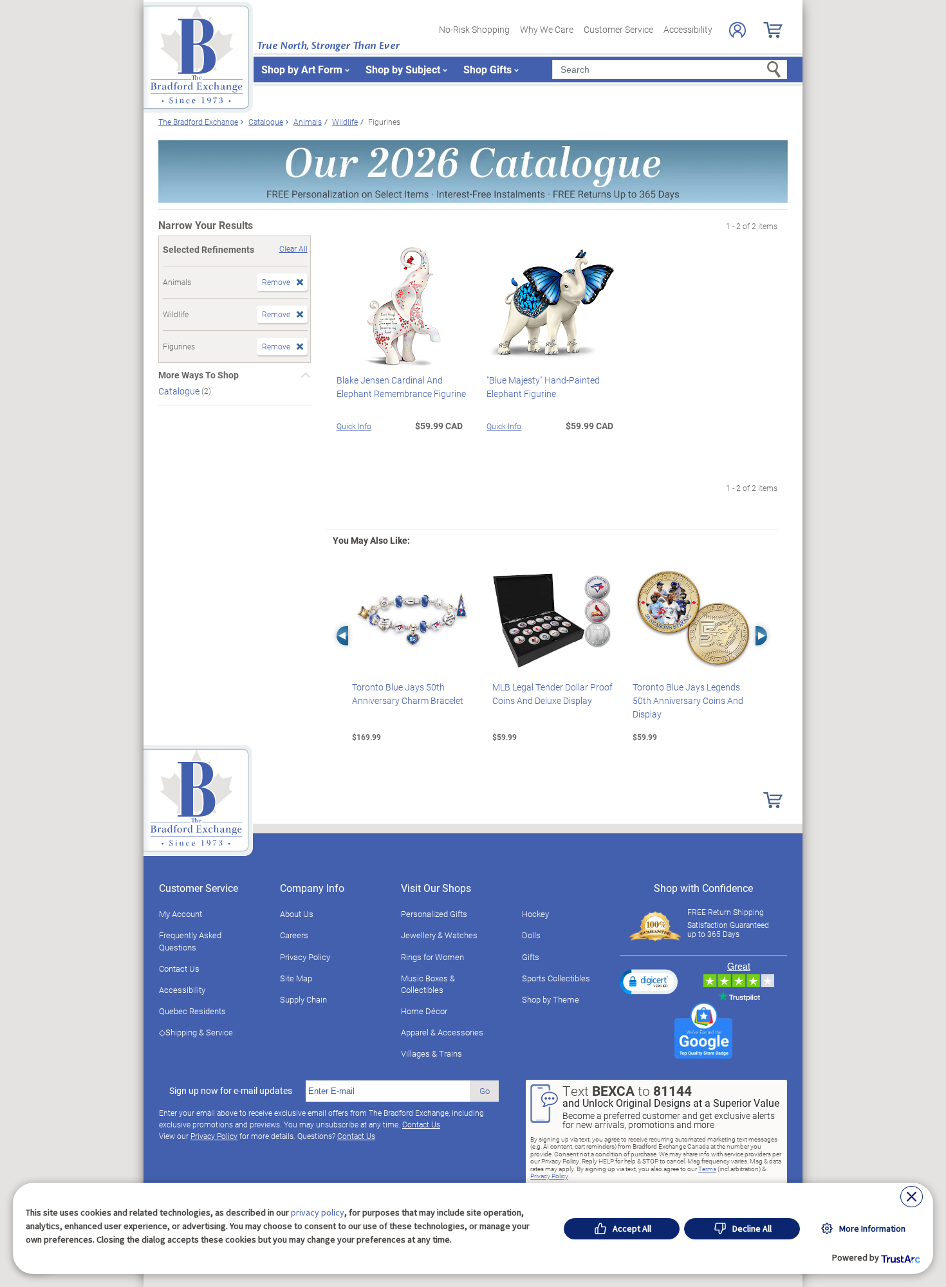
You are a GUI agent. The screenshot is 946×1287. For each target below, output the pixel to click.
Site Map (296, 978)
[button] (649, 981)
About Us (296, 914)
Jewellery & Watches (439, 935)
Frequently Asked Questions (190, 940)
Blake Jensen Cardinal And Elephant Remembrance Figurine (401, 387)
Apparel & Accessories (442, 1032)
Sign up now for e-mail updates (230, 1090)
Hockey (535, 914)
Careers (294, 935)
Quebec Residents (192, 1011)
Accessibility (687, 29)
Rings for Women (432, 957)
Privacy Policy (305, 957)
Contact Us (179, 968)
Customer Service (618, 29)
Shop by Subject (403, 69)
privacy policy (317, 1212)
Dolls (531, 935)
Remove (276, 282)
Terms (707, 1168)
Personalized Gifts (434, 914)
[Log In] (737, 30)
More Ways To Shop (198, 375)
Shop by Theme (550, 999)
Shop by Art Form (301, 69)
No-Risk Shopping (474, 29)
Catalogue (179, 391)
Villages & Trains (431, 1053)
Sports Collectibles (556, 978)
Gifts (530, 957)
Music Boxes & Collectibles (428, 983)
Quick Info (354, 426)
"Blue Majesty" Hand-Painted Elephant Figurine (543, 387)
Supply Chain (303, 999)
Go (484, 1091)
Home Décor (424, 1011)
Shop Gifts (487, 69)
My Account (180, 914)
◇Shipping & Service (196, 1032)
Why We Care (546, 29)
